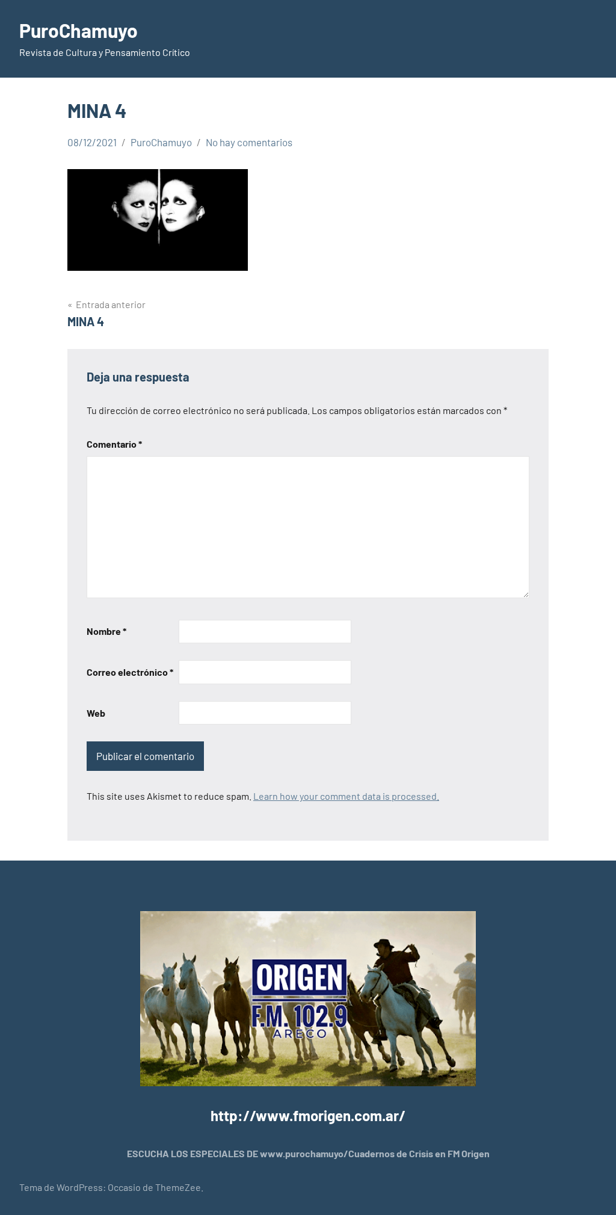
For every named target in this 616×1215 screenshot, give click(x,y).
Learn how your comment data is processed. (346, 796)
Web (96, 713)
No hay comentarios (249, 142)
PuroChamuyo (78, 30)
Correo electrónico (130, 672)
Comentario (114, 444)
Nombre (106, 631)
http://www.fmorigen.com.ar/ (308, 1115)
